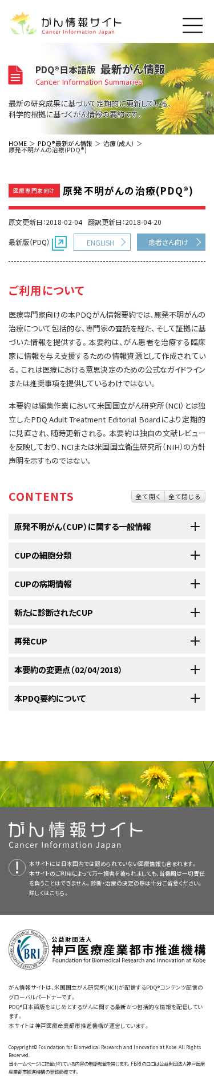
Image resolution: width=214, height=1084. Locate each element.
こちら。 (59, 893)
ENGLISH (100, 242)
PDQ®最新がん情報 (65, 143)
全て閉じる (184, 496)
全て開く (148, 496)
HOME (18, 143)
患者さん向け (168, 242)
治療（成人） (118, 143)
